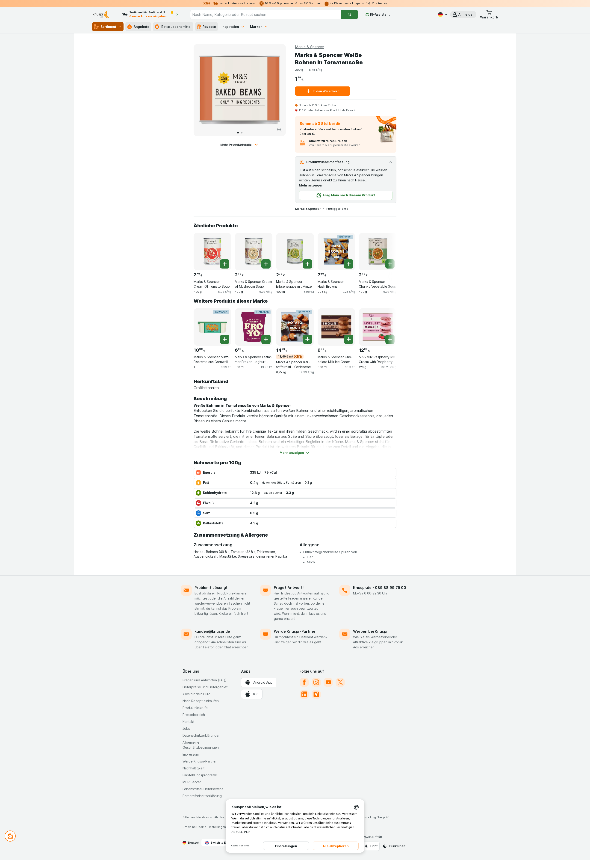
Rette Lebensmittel (176, 27)
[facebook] (304, 682)
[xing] (316, 694)
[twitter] (340, 682)
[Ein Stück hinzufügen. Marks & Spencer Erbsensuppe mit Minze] (307, 264)
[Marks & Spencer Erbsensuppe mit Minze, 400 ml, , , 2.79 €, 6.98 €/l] (295, 251)
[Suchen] (349, 14)
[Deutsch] (442, 14)
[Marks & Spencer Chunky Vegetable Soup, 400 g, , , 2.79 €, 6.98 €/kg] (377, 251)
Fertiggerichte (337, 208)
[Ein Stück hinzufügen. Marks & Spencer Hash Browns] (348, 264)
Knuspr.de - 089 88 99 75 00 (379, 587)
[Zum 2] (241, 132)
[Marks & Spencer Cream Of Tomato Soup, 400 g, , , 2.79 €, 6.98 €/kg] (212, 251)
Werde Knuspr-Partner (295, 631)
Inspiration (230, 27)
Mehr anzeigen (311, 185)
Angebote (141, 27)
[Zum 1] (238, 132)
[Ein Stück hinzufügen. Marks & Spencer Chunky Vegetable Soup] (390, 264)
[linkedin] (304, 694)
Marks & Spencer (308, 208)
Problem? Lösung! (211, 587)
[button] (463, 14)
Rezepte (209, 27)
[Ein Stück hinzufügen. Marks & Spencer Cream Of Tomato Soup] (224, 264)
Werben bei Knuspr (370, 631)
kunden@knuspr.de (212, 631)
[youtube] (328, 682)
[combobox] (265, 14)
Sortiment (108, 27)
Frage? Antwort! (289, 587)
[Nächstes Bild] (277, 90)
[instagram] (316, 682)
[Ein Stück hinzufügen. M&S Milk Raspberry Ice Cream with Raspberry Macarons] (390, 339)
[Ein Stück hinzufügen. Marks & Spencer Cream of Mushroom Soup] (266, 264)
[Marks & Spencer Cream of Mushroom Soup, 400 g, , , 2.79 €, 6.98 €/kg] (253, 251)
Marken (256, 27)
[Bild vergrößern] (279, 129)
